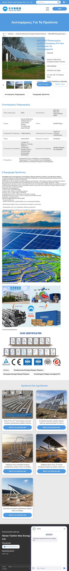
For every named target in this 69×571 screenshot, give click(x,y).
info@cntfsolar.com (12, 546)
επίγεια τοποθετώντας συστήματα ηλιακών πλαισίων (31, 34)
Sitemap (10, 566)
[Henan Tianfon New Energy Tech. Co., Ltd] (12, 9)
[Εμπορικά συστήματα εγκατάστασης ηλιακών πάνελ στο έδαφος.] (17, 492)
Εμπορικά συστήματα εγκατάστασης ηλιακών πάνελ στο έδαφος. (17, 509)
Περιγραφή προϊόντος (41, 94)
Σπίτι (4, 34)
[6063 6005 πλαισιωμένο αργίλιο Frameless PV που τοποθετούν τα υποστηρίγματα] (23, 58)
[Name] (58, 2)
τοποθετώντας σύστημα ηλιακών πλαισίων (28, 370)
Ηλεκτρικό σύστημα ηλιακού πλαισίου (16, 374)
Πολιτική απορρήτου (4, 567)
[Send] (64, 568)
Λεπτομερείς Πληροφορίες (15, 94)
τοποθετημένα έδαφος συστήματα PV (47, 374)
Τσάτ (60, 9)
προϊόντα (10, 34)
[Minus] (64, 529)
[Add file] (33, 568)
